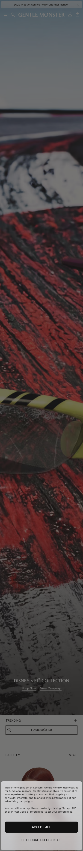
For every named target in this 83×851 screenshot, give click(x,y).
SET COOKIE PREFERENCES (41, 840)
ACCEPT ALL (41, 827)
